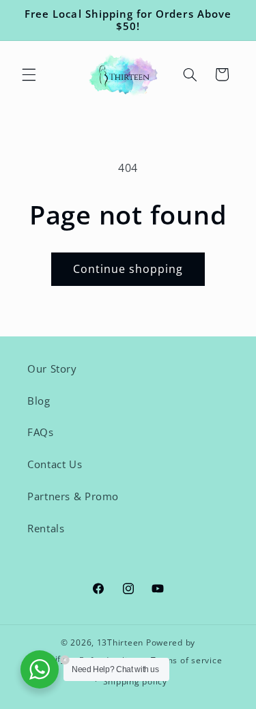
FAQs (40, 432)
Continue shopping (128, 268)
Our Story (52, 368)
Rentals (45, 528)
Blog (39, 400)
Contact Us (54, 464)
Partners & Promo (73, 496)
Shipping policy (135, 681)
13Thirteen (121, 642)
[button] (28, 74)
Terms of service (187, 660)
